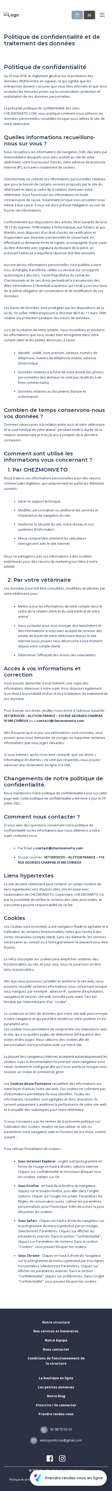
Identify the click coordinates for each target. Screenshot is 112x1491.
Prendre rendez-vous (56, 1414)
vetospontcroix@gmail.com (60, 1440)
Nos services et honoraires (56, 1331)
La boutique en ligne (56, 1378)
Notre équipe (56, 1340)
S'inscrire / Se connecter (56, 1405)
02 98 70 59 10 (60, 1429)
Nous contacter (56, 1349)
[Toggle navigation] (102, 14)
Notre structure (56, 1322)
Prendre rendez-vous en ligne (74, 1478)
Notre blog (56, 1396)
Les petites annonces (56, 1387)
